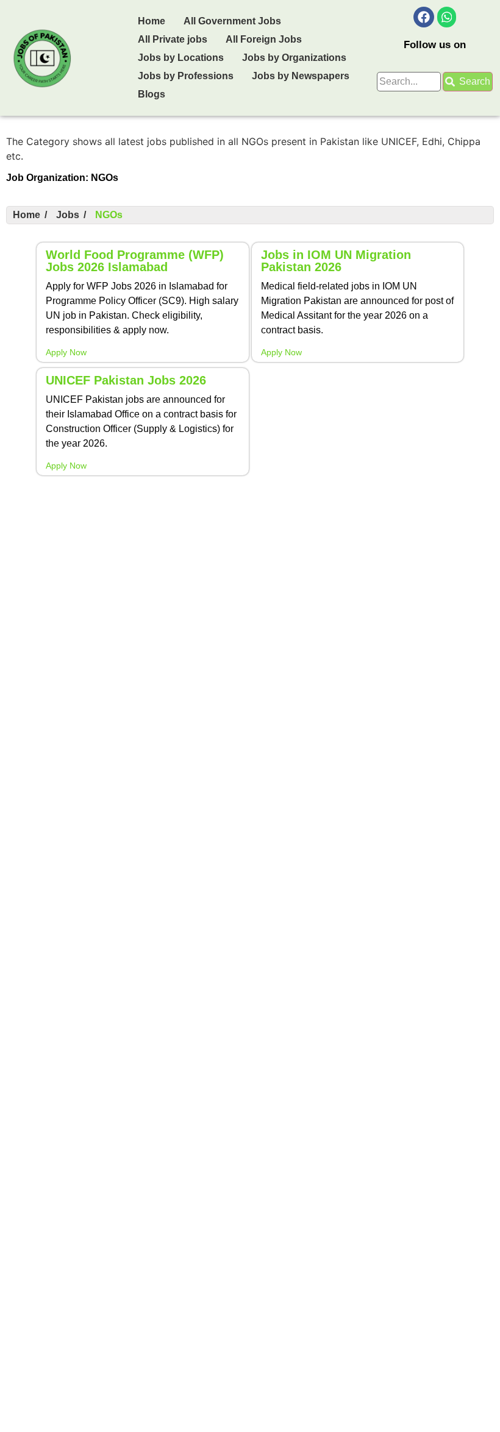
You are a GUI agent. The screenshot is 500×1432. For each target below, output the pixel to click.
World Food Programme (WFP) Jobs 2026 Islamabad (135, 261)
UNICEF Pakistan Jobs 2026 (126, 380)
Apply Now (66, 352)
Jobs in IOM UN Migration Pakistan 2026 (336, 261)
